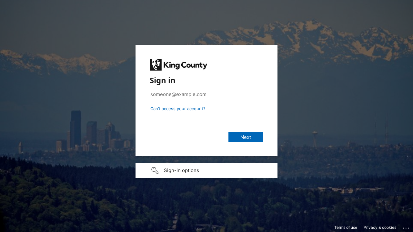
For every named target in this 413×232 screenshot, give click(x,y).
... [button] (406, 226)
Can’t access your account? (178, 108)
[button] (206, 170)
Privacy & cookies (380, 227)
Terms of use (345, 227)
